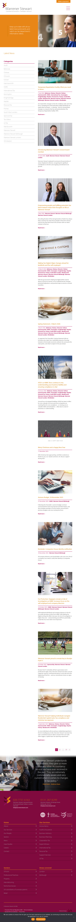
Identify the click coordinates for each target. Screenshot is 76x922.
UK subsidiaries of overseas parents (15, 889)
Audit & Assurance (45, 830)
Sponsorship (50, 664)
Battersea (47, 93)
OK (33, 919)
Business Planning (45, 837)
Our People (7, 833)
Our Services (8, 830)
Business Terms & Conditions (11, 911)
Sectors (6, 837)
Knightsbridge (42, 96)
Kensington (64, 95)
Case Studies (8, 844)
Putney (61, 96)
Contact (6, 851)
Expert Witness (44, 844)
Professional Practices (11, 875)
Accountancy (43, 826)
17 (66, 750)
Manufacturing (9, 882)
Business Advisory (45, 833)
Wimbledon (63, 100)
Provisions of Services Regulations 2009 (13, 910)
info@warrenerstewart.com (20, 807)
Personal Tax (55, 96)
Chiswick (58, 93)
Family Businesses (10, 886)
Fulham (63, 93)
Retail (6, 893)
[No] (74, 917)
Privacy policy (41, 919)
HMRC (48, 95)
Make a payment (63, 1)
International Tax (55, 95)
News (6, 840)
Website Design (63, 911)
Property (7, 879)
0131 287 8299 (49, 800)
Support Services (45, 855)
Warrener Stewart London (51, 100)
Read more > (41, 114)
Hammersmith (42, 95)
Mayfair (49, 96)
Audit (47, 156)
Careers (6, 848)
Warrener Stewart (55, 98)
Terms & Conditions (28, 910)
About (6, 826)
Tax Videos (7, 119)
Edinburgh (43, 875)
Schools (6, 871)
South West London (55, 272)
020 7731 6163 (21, 800)
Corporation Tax (44, 840)
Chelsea (53, 93)
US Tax (6, 123)
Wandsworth (46, 98)
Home (6, 822)
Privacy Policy (22, 911)
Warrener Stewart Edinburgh (63, 213)
